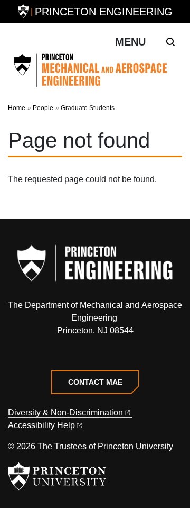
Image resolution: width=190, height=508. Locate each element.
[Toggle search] (170, 42)
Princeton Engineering (104, 11)
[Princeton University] (23, 11)
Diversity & (65, 412)
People (43, 108)
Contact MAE (95, 382)
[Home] (95, 70)
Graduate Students (88, 108)
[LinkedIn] (95, 354)
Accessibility (41, 425)
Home (16, 108)
